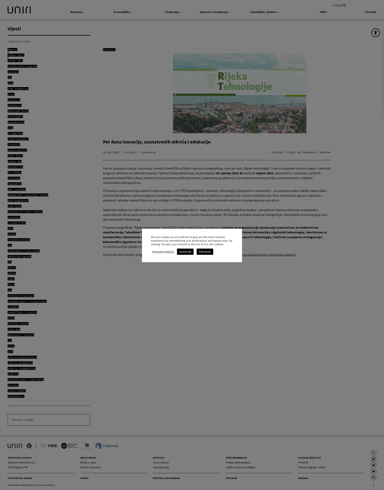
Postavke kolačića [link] (163, 251)
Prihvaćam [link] (205, 251)
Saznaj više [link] (185, 251)
